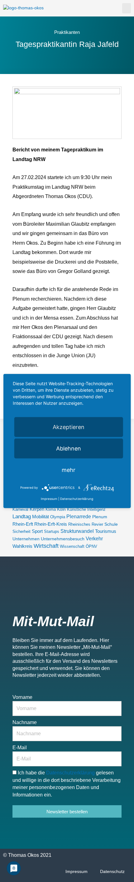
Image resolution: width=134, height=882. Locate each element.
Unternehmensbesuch (62, 538)
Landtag (21, 516)
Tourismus (105, 531)
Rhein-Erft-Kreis (50, 524)
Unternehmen (26, 538)
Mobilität (40, 516)
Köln (61, 509)
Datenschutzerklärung (71, 772)
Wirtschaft (46, 546)
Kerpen (37, 509)
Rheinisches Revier (85, 524)
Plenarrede (78, 516)
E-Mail (19, 747)
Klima (50, 509)
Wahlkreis (22, 546)
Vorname (22, 697)
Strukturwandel (77, 531)
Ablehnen (68, 448)
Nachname (24, 722)
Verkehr (94, 538)
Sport (37, 531)
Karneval (20, 509)
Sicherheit (21, 531)
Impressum (76, 871)
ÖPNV (91, 546)
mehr (68, 469)
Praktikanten (67, 32)
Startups (51, 531)
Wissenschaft (72, 546)
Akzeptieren (68, 426)
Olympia (57, 517)
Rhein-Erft (22, 524)
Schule (111, 524)
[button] (126, 8)
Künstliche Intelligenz (86, 509)
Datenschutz (112, 871)
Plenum (99, 516)
